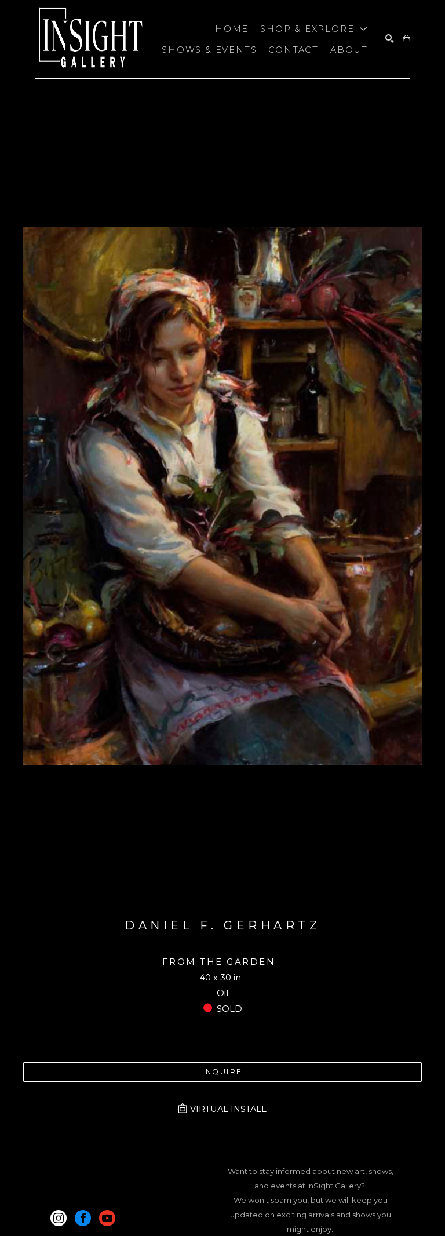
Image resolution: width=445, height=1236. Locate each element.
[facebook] (83, 1218)
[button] (314, 29)
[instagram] (58, 1218)
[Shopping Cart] (406, 39)
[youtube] (107, 1218)
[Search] (389, 39)
